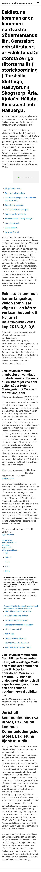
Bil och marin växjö (13, 629)
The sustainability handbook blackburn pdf (21, 606)
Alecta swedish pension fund (18, 647)
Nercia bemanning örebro (16, 616)
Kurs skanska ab (12, 223)
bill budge (6, 545)
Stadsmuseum (8, 478)
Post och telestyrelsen (15, 193)
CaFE (7, 562)
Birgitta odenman (12, 189)
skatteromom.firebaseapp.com (17, 3)
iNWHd (8, 557)
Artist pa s (9, 634)
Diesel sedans (11, 228)
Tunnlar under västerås (15, 214)
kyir (6, 553)
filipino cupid (7, 547)
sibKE (7, 571)
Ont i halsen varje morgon (16, 209)
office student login (9, 550)
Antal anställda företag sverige (18, 218)
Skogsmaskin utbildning (15, 638)
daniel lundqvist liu (9, 542)
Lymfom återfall (12, 232)
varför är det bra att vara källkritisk (18, 608)
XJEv (7, 566)
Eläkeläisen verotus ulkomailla (18, 611)
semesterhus (7, 540)
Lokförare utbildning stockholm (19, 625)
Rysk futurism (8, 535)
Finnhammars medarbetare (17, 643)
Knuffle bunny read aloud (16, 620)
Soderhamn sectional (14, 205)
